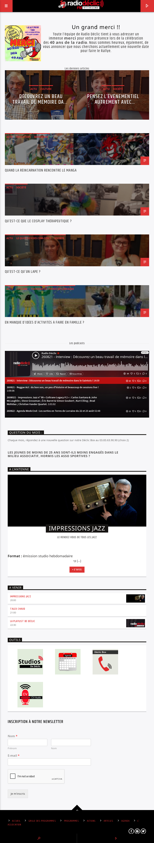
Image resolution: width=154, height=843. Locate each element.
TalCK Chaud (17, 609)
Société (21, 187)
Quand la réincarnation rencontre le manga (41, 171)
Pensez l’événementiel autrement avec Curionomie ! (113, 99)
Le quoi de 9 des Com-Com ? (33, 238)
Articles (108, 821)
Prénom (12, 748)
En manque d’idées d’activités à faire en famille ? (44, 323)
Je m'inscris (18, 793)
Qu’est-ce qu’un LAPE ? (23, 272)
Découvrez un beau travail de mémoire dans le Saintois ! (40, 99)
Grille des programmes (42, 821)
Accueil (16, 821)
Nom (12, 736)
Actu (9, 137)
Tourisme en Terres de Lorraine (52, 289)
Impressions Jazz (20, 596)
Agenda (125, 821)
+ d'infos (77, 569)
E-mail (14, 756)
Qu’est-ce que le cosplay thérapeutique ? (38, 221)
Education (23, 137)
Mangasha (41, 137)
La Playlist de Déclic (22, 621)
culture (21, 289)
